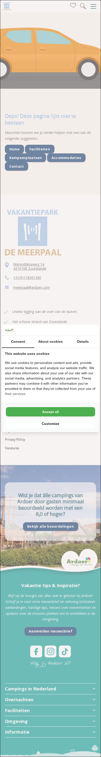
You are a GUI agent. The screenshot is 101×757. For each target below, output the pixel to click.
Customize (50, 424)
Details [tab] (83, 341)
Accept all (50, 412)
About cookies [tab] (50, 341)
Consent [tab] (18, 341)
